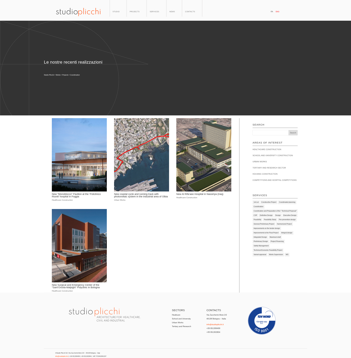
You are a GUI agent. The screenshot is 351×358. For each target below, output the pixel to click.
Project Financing (277, 241)
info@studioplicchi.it (215, 324)
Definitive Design (266, 215)
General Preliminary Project (264, 224)
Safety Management (261, 246)
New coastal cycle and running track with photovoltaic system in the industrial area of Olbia (141, 195)
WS (287, 254)
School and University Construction (273, 155)
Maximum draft (275, 237)
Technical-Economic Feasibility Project (268, 250)
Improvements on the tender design (267, 228)
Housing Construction (265, 174)
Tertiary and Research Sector (269, 168)
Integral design (286, 233)
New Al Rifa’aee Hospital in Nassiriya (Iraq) (199, 194)
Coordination (258, 207)
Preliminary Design (261, 241)
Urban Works (119, 200)
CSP (255, 215)
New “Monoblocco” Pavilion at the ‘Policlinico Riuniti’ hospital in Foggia (76, 195)
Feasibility (257, 220)
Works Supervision (276, 254)
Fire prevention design (287, 220)
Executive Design (289, 215)
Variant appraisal (260, 254)
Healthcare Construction (62, 200)
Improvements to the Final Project (266, 233)
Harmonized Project (284, 224)
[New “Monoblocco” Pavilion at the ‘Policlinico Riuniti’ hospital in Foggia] (79, 154)
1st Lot (256, 202)
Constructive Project (268, 202)
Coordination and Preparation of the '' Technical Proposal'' (275, 211)
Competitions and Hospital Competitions (275, 180)
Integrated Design (260, 237)
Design (278, 215)
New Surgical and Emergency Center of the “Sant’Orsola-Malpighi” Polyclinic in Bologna (76, 286)
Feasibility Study (270, 220)
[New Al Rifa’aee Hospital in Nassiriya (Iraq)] (203, 154)
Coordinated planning (287, 202)
